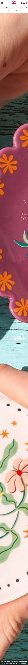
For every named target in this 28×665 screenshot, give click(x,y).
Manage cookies (22, 663)
